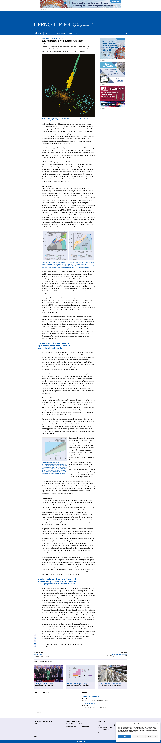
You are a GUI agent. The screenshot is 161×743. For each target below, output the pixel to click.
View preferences (152, 736)
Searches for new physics (50, 38)
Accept (124, 736)
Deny (138, 736)
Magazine (73, 33)
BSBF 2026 (85, 705)
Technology (48, 33)
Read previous (38, 652)
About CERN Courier (71, 724)
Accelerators (116, 654)
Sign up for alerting (84, 726)
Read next (124, 652)
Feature (61, 38)
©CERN (36, 724)
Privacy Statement (141, 740)
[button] (157, 724)
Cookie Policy (133, 740)
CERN (35, 737)
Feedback (81, 724)
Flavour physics (39, 654)
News (53, 683)
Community (61, 33)
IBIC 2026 (85, 699)
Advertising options (71, 726)
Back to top (80, 741)
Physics (38, 33)
